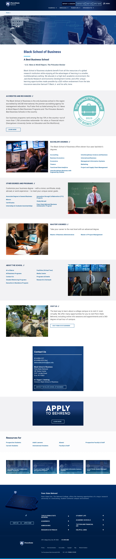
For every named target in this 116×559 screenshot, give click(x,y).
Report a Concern (68, 3)
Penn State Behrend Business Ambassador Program (47, 205)
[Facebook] (14, 515)
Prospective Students (13, 442)
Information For (87, 8)
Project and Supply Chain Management (94, 167)
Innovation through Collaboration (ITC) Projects (50, 197)
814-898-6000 (65, 540)
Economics (54, 161)
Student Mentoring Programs (16, 280)
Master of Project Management (92, 234)
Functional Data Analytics (59, 167)
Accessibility (61, 547)
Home (8, 12)
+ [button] (68, 516)
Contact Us (81, 4)
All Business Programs (14, 273)
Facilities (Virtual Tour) (45, 270)
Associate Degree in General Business (19, 196)
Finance (53, 164)
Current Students (12, 446)
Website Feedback (83, 547)
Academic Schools (83, 520)
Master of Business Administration (62, 234)
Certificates (10, 203)
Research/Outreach (49, 530)
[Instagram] (18, 515)
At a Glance (10, 270)
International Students (40, 446)
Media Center (41, 273)
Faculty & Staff (64, 446)
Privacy (43, 547)
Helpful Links (81, 530)
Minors (8, 199)
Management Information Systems (93, 161)
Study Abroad (41, 201)
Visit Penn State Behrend (61, 325)
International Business (88, 158)
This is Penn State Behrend (48, 516)
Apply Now (97, 4)
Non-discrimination (51, 547)
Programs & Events (43, 276)
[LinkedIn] (22, 515)
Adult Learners (38, 442)
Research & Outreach (44, 280)
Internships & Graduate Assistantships (19, 206)
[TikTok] (26, 515)
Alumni (61, 442)
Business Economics (57, 158)
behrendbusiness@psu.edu (44, 363)
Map (75, 547)
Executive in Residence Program (17, 283)
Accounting (54, 155)
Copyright (69, 547)
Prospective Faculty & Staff (95, 442)
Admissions (63, 8)
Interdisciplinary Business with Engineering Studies (60, 171)
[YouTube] (30, 515)
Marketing (84, 164)
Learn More (12, 129)
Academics (51, 8)
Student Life (75, 8)
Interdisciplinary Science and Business (94, 155)
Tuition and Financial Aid (84, 525)
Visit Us (89, 4)
